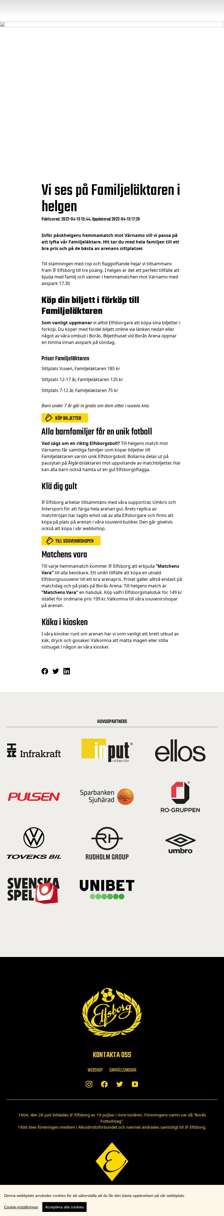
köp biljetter (68, 419)
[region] (112, 1200)
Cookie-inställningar (21, 1207)
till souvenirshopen (74, 541)
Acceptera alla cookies (64, 1207)
